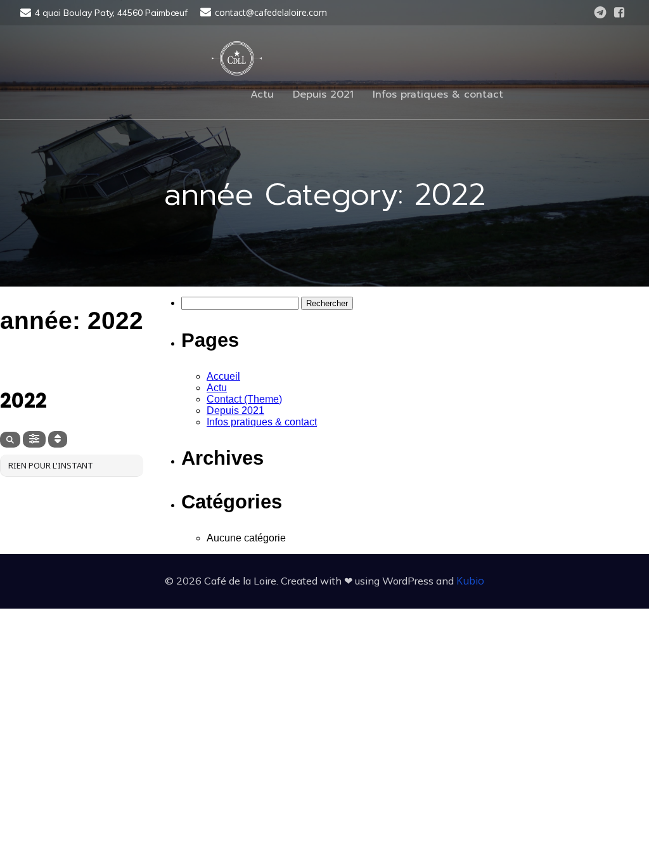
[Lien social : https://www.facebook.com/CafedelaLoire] (619, 12)
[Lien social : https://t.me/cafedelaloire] (600, 12)
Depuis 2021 (323, 94)
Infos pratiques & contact (438, 94)
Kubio (470, 581)
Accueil (223, 376)
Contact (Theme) (244, 399)
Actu (262, 94)
